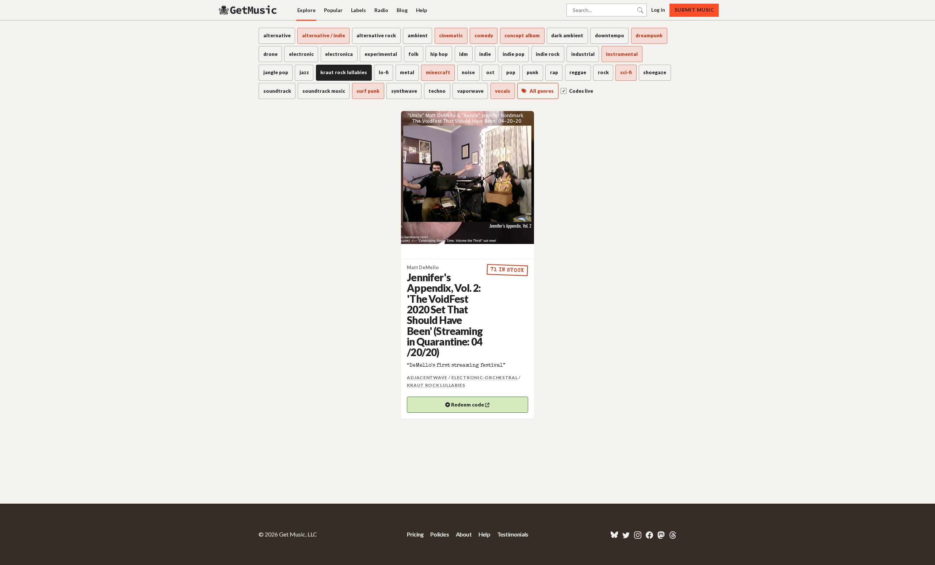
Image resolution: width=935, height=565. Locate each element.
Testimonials (512, 534)
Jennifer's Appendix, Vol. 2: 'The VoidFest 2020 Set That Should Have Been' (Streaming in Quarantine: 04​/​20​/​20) (444, 315)
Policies (439, 534)
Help (421, 10)
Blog (402, 10)
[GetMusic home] (248, 10)
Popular (333, 10)
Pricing (415, 534)
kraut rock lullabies (436, 385)
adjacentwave (427, 377)
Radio (381, 10)
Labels (358, 10)
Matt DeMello (423, 267)
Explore (306, 10)
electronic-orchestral (484, 377)
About (464, 534)
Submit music (694, 10)
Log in (658, 10)
